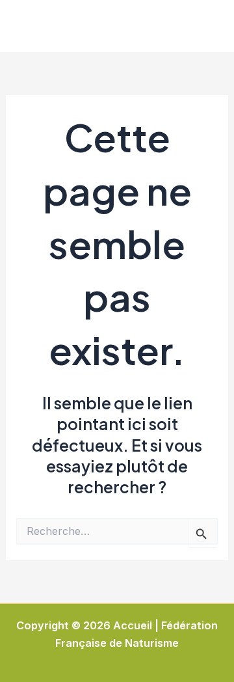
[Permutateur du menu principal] (206, 26)
